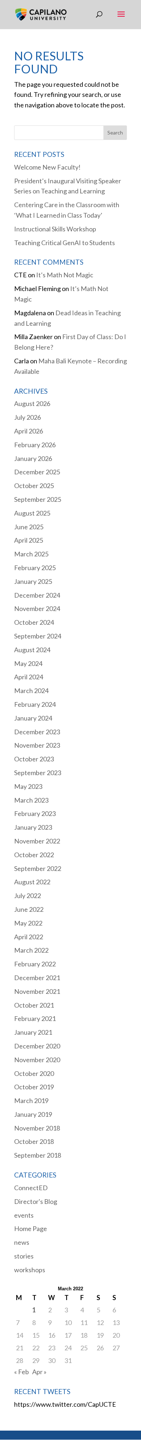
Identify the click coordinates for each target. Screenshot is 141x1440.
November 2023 (37, 745)
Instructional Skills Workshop (55, 229)
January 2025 (33, 581)
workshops (29, 1270)
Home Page (30, 1228)
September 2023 (37, 773)
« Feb (21, 1372)
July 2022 (27, 896)
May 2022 (28, 923)
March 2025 (31, 554)
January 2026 (33, 458)
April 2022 (28, 937)
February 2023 (35, 813)
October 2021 (34, 1005)
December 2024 (37, 595)
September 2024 (37, 636)
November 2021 (37, 991)
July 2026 (27, 417)
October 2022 (34, 855)
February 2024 (35, 704)
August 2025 (32, 513)
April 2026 (28, 431)
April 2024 (28, 677)
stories (24, 1256)
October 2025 (34, 486)
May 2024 (28, 663)
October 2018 (34, 1141)
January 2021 (33, 1032)
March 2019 (31, 1100)
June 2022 (28, 909)
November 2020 (37, 1060)
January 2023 (33, 827)
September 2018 (37, 1155)
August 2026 (32, 403)
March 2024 (31, 691)
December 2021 (37, 978)
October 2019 (34, 1087)
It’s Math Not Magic (64, 275)
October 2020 (34, 1073)
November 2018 (37, 1128)
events (24, 1215)
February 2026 (35, 445)
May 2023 (28, 786)
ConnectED (31, 1188)
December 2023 (37, 732)
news (21, 1242)
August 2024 (32, 650)
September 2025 (37, 499)
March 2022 (31, 950)
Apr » (39, 1372)
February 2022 (35, 964)
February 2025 (35, 568)
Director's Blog (35, 1201)
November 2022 (37, 841)
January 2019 (33, 1114)
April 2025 (28, 540)
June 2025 (28, 527)
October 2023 (34, 759)
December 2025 (37, 472)
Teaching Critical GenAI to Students (64, 243)
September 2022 (37, 868)
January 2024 (33, 718)
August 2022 (32, 882)
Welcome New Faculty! (47, 167)
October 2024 (34, 622)
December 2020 (37, 1046)
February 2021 (35, 1018)
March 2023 (31, 800)
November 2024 (37, 608)
